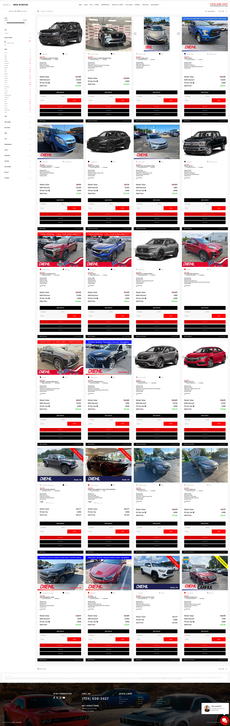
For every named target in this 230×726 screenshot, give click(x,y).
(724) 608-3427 (219, 4)
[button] (82, 33)
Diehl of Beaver (43, 121)
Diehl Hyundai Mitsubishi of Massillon (143, 121)
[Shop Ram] (6, 5)
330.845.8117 (127, 121)
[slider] (5, 22)
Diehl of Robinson (91, 444)
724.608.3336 (78, 121)
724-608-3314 (78, 552)
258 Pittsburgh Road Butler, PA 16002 (219, 6)
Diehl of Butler (42, 552)
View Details (60, 110)
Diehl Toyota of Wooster (92, 121)
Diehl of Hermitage (187, 228)
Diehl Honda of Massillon (93, 228)
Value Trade (60, 114)
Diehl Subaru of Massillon (189, 659)
